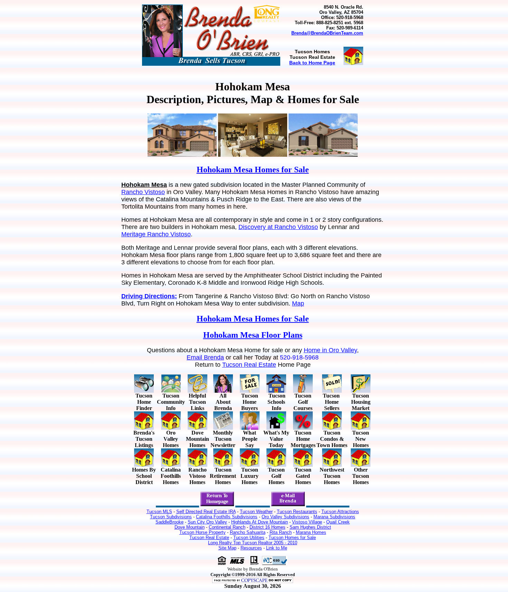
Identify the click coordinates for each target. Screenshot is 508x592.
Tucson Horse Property (202, 532)
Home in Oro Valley (330, 350)
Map (298, 303)
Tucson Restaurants (297, 511)
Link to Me (276, 547)
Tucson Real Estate (249, 364)
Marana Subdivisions (334, 516)
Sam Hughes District (310, 527)
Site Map (227, 547)
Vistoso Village (307, 522)
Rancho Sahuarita (247, 532)
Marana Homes (311, 532)
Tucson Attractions (340, 511)
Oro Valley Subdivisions (285, 516)
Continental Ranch (227, 527)
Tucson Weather (256, 511)
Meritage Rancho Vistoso (156, 234)
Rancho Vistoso (143, 192)
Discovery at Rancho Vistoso (278, 227)
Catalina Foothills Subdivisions (226, 516)
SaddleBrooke (170, 522)
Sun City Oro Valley (207, 522)
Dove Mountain (190, 527)
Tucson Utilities (248, 537)
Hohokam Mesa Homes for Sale (253, 169)
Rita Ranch (281, 532)
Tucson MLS (159, 511)
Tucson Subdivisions (171, 516)
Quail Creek (338, 522)
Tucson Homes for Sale (292, 537)
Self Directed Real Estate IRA (206, 511)
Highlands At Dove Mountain (259, 522)
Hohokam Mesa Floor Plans (252, 334)
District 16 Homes (267, 527)
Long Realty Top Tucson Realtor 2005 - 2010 (252, 542)
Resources (251, 547)
